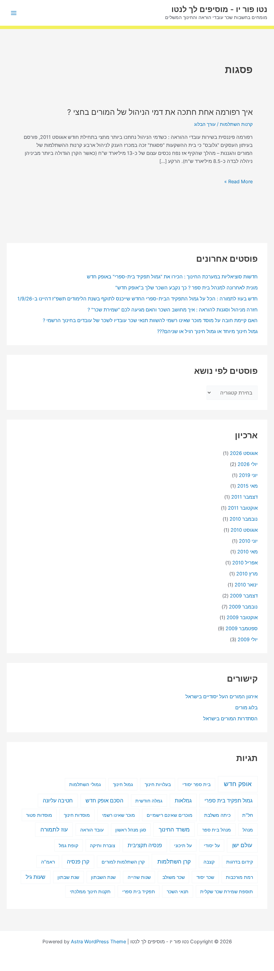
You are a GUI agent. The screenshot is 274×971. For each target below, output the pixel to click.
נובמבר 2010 (244, 519)
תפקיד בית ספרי (138, 891)
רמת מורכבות (239, 877)
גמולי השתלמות (85, 784)
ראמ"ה (48, 862)
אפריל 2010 (245, 563)
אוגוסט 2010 (244, 530)
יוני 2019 (248, 475)
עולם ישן (242, 845)
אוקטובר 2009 (242, 618)
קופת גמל (68, 845)
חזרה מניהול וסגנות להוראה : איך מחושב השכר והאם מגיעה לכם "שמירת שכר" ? (173, 310)
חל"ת (247, 815)
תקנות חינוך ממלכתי (90, 891)
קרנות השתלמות (236, 124)
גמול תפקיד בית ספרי (228, 800)
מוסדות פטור (39, 815)
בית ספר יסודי (196, 784)
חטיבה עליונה (58, 800)
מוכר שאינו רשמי (118, 815)
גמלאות (183, 800)
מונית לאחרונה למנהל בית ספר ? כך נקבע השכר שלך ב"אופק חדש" (186, 288)
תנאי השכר (177, 891)
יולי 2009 (248, 640)
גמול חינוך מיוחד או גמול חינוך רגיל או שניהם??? (207, 331)
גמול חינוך (123, 784)
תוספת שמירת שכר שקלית (226, 891)
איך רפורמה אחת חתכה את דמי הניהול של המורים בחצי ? (160, 112)
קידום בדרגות (239, 862)
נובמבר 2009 (243, 607)
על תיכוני (183, 845)
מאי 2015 (247, 486)
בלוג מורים (246, 708)
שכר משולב (173, 877)
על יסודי (212, 845)
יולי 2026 (248, 464)
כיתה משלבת (217, 815)
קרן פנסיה (78, 862)
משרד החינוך (174, 829)
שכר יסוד (205, 877)
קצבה (209, 862)
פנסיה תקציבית (145, 845)
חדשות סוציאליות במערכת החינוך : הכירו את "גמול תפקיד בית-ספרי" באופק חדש (172, 277)
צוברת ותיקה (102, 845)
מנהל (248, 829)
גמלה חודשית (148, 800)
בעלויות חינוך (158, 784)
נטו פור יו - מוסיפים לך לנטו (219, 9)
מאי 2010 (247, 552)
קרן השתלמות (174, 861)
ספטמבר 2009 (242, 629)
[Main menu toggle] (14, 13)
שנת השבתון (103, 877)
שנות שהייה (139, 877)
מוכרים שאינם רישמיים (169, 815)
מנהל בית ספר (216, 829)
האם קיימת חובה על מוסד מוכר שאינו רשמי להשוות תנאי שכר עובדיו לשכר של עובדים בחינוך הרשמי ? (150, 320)
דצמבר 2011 (244, 497)
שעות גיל (35, 877)
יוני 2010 (248, 541)
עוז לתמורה (54, 829)
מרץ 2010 (247, 574)
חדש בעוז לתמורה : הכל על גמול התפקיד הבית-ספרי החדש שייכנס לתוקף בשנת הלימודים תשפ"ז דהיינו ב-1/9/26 (137, 299)
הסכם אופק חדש (104, 800)
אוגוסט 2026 (244, 453)
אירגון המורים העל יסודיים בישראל (221, 697)
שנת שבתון (68, 877)
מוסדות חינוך (77, 815)
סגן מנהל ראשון (130, 829)
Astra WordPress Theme (98, 942)
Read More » (238, 182)
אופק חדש (238, 784)
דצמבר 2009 (244, 596)
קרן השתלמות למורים (123, 862)
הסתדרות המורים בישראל (230, 719)
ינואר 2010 (246, 585)
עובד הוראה (92, 829)
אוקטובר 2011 (243, 508)
